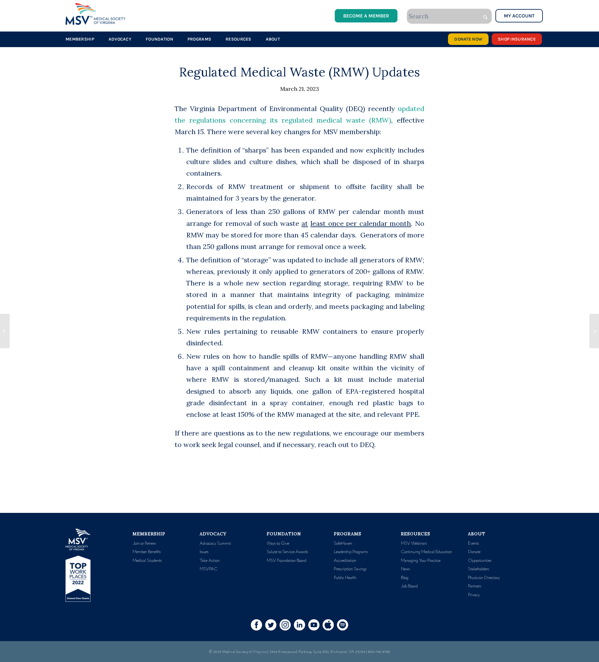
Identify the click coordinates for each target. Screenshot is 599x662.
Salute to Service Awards (287, 552)
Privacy (474, 595)
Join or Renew (144, 543)
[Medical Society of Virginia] (95, 14)
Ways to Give (278, 543)
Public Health (345, 578)
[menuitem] (79, 39)
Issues (204, 552)
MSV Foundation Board (286, 560)
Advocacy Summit (215, 543)
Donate (474, 552)
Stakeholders (478, 569)
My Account (519, 16)
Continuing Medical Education (426, 552)
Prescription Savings (350, 569)
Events (473, 543)
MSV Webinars (414, 543)
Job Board (409, 586)
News (405, 569)
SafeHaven (343, 543)
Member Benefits (147, 552)
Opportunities (479, 560)
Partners (474, 586)
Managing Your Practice (421, 560)
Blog (404, 578)
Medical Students (147, 560)
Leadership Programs (351, 552)
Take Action (210, 560)
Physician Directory (484, 578)
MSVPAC (208, 569)
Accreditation (345, 560)
